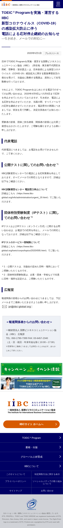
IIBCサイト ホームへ (31, 424)
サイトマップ (15, 491)
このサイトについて (15, 474)
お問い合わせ (47, 491)
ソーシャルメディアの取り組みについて (47, 482)
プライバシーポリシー (15, 481)
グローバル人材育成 (31, 456)
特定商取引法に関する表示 (47, 474)
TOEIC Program (31, 437)
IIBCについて (31, 466)
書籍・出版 (32, 447)
